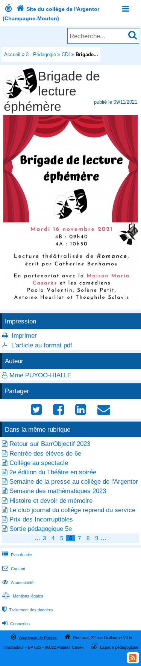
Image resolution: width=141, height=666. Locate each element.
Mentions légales (22, 596)
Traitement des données (27, 610)
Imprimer (24, 335)
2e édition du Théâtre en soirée (52, 472)
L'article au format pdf (41, 345)
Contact (13, 568)
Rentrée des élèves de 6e (45, 453)
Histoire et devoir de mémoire (50, 500)
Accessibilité (17, 582)
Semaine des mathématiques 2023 (57, 491)
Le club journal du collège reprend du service (72, 510)
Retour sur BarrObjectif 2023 (49, 443)
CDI (66, 54)
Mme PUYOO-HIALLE (40, 375)
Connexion (16, 623)
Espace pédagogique (119, 647)
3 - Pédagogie (41, 54)
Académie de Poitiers (38, 637)
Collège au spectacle (38, 462)
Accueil (12, 54)
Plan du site (17, 555)
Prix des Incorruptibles (41, 519)
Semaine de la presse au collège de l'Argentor (73, 481)
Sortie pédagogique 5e (40, 528)
